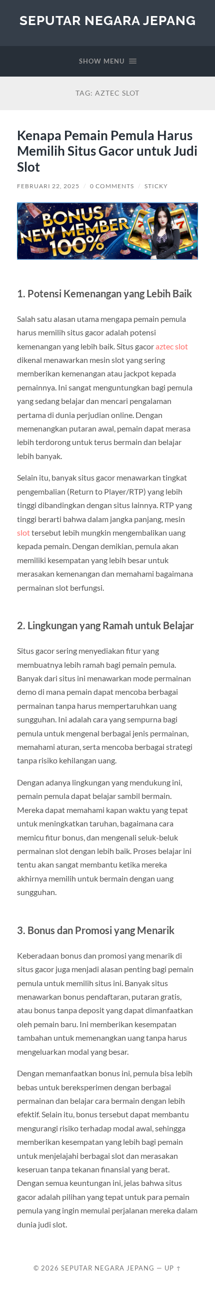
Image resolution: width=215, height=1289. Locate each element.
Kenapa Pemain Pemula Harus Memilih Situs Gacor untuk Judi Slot (107, 151)
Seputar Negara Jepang (108, 20)
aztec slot (172, 346)
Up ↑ (173, 1268)
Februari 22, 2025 (48, 186)
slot (23, 532)
